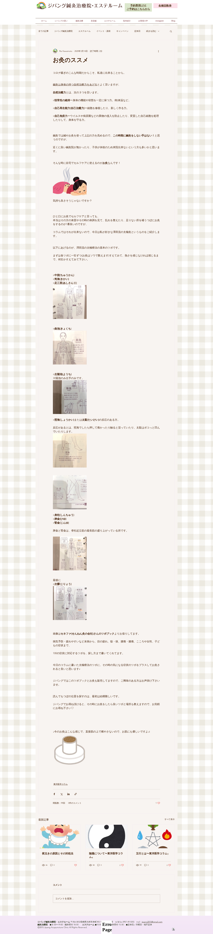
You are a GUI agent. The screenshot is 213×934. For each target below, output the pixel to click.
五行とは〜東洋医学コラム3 (152, 853)
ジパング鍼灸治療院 (63, 31)
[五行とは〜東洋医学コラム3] (153, 836)
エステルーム (84, 31)
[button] (171, 31)
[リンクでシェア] (75, 794)
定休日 (137, 31)
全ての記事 (43, 31)
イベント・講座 (103, 31)
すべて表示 (169, 819)
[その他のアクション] (158, 51)
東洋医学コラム (60, 784)
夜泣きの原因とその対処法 (57, 853)
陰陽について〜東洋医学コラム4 (106, 855)
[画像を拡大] (70, 182)
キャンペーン (122, 31)
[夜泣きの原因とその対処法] (59, 836)
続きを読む (151, 31)
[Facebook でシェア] (54, 794)
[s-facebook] (173, 929)
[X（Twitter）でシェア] (61, 794)
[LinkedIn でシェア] (68, 794)
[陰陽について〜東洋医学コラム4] (107, 836)
